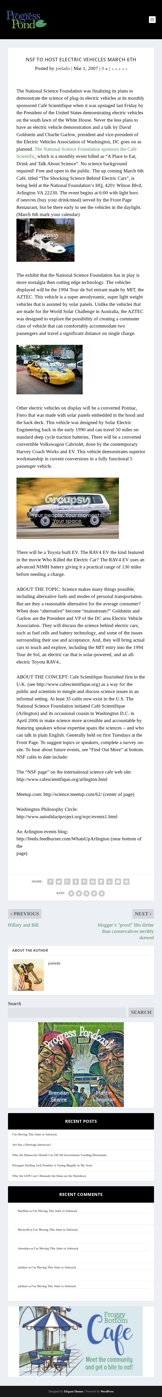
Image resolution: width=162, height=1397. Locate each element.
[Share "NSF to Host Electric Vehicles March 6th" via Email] (118, 881)
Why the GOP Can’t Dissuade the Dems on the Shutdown (49, 1176)
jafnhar (23, 1267)
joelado (63, 68)
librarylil (23, 1229)
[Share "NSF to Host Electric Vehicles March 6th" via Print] (126, 881)
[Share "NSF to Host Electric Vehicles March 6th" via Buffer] (101, 881)
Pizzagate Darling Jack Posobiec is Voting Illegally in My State (52, 1165)
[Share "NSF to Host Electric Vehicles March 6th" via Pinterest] (84, 881)
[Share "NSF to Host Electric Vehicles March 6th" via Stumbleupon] (109, 881)
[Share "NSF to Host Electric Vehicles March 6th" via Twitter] (59, 881)
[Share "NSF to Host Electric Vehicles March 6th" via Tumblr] (76, 881)
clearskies (24, 1248)
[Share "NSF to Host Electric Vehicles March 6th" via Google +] (67, 881)
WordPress (107, 1391)
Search (14, 1003)
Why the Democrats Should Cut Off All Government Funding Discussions (59, 1155)
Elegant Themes (73, 1391)
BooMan (23, 1211)
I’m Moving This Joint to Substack (34, 1134)
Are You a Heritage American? (31, 1144)
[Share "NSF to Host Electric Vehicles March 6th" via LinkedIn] (92, 881)
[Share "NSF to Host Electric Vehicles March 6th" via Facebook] (50, 881)
